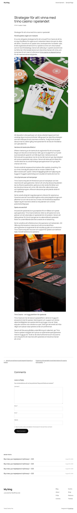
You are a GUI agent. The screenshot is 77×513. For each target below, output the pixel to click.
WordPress (70, 508)
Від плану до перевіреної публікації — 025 (19, 459)
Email (15, 413)
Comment (17, 386)
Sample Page (69, 2)
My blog (6, 3)
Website (16, 420)
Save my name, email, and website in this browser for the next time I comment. (34, 427)
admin (20, 25)
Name (16, 406)
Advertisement (60, 2)
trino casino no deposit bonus (50, 52)
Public (24, 25)
